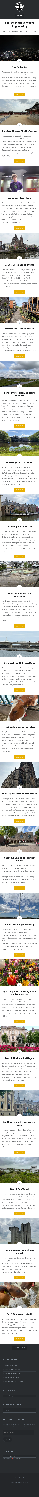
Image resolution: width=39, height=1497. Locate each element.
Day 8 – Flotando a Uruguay (12, 1378)
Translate (18, 1459)
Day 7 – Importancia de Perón (13, 1382)
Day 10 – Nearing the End (11, 1369)
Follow (8, 1439)
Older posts (19, 1347)
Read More (19, 94)
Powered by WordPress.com (19, 1482)
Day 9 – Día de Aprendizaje (12, 1373)
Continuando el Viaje (10, 1365)
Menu (20, 15)
